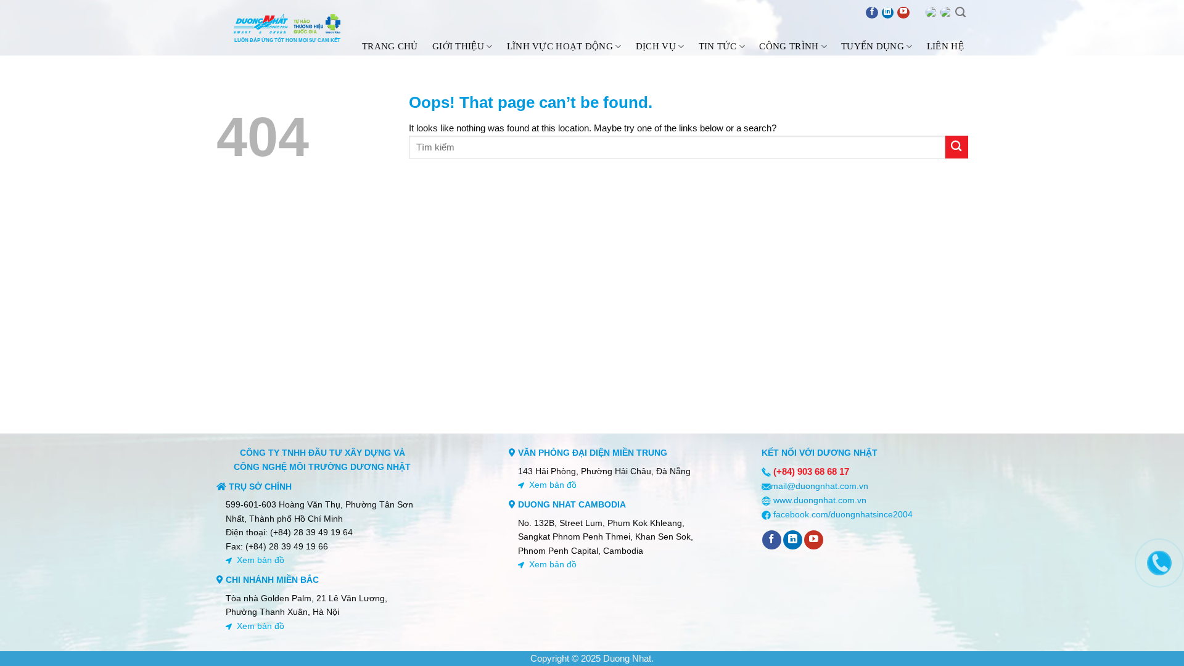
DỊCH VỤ (656, 46)
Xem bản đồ (260, 560)
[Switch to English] (931, 12)
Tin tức (718, 46)
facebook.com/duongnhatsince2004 (843, 514)
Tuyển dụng (872, 46)
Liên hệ (945, 46)
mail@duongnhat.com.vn (819, 486)
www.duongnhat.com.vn (819, 500)
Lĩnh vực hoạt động (560, 46)
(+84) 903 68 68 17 (811, 471)
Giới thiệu (458, 46)
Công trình (788, 46)
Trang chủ (390, 46)
